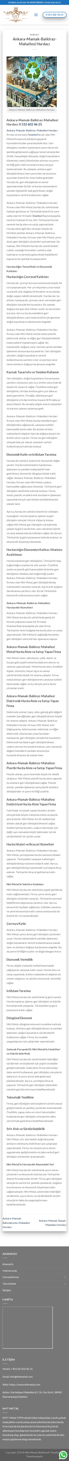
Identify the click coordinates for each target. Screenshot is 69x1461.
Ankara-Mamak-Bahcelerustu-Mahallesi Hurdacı (16, 1223)
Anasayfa (8, 1264)
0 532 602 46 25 (30, 124)
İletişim (7, 1290)
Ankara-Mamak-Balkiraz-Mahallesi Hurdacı (32, 130)
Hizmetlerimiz (11, 1277)
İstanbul (33, 134)
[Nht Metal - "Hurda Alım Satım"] (16, 15)
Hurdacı (34, 35)
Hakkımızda (10, 1270)
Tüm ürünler (9, 1283)
